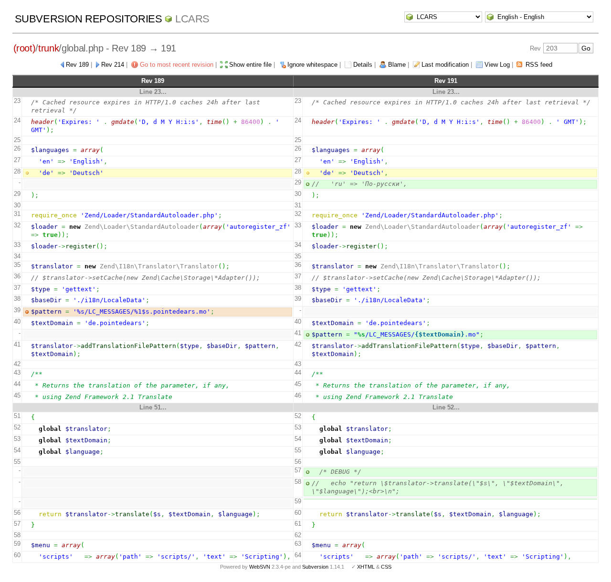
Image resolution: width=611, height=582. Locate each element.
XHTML (366, 567)
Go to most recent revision (176, 64)
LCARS (192, 19)
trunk (48, 48)
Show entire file (250, 64)
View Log (497, 64)
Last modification (445, 64)
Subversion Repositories (88, 19)
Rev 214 (112, 64)
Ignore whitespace (312, 64)
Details (362, 64)
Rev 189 (77, 64)
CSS (386, 567)
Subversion (315, 567)
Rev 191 (445, 80)
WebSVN (259, 567)
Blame (397, 64)
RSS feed (539, 64)
